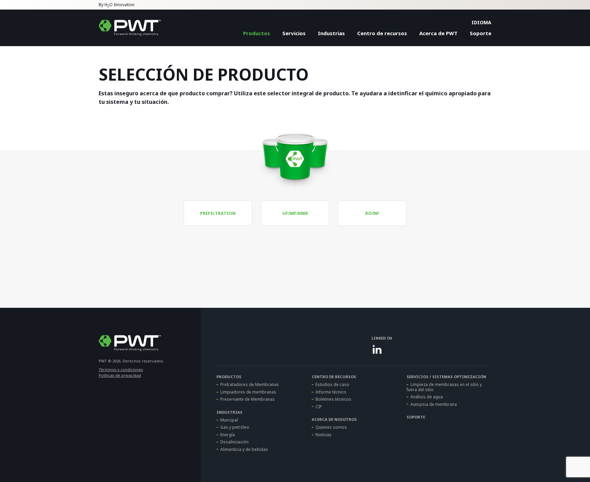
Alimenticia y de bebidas (244, 449)
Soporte (480, 33)
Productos (256, 33)
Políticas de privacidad (120, 375)
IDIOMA (481, 22)
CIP (318, 407)
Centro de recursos (382, 33)
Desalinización (234, 442)
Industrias (331, 33)
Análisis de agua (426, 397)
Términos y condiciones (121, 369)
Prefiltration (218, 213)
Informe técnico (330, 392)
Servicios (294, 33)
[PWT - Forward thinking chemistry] (130, 28)
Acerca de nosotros (334, 419)
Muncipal (229, 420)
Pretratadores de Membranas (249, 384)
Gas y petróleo (234, 427)
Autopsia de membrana (433, 404)
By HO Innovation (117, 5)
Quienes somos (331, 427)
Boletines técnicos (333, 399)
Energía (227, 435)
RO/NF (372, 213)
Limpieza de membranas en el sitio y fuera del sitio (444, 387)
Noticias (323, 435)
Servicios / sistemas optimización (446, 376)
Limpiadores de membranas (248, 392)
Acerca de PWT (438, 33)
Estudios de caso (332, 384)
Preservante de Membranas (247, 399)
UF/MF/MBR (295, 213)
